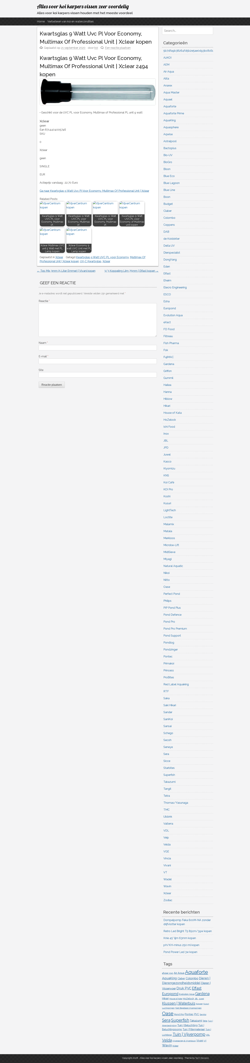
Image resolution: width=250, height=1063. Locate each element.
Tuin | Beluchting (187, 1025)
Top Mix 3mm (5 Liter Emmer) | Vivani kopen (66, 270)
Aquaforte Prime (173, 113)
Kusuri (167, 503)
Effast (167, 273)
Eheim (167, 280)
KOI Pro (168, 489)
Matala (167, 531)
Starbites (169, 768)
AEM (166, 64)
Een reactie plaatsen (118, 47)
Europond (169, 308)
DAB (166, 231)
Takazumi (169, 781)
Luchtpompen (168, 1008)
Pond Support (172, 635)
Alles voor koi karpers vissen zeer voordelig (83, 6)
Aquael (167, 99)
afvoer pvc (167, 973)
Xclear (59, 257)
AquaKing (169, 120)
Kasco (167, 461)
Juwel (167, 454)
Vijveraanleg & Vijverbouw (184, 1041)
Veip (166, 837)
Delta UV (169, 245)
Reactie (44, 301)
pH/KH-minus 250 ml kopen (181, 945)
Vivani (167, 865)
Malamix (168, 524)
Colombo (169, 217)
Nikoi (166, 573)
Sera (166, 754)
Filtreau (168, 336)
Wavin (167, 886)
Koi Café (168, 482)
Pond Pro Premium (175, 628)
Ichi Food (169, 426)
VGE (166, 851)
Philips (167, 600)
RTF (166, 691)
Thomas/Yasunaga (175, 802)
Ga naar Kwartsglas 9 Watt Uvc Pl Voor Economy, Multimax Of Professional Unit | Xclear (94, 190)
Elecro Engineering (175, 287)
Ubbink (167, 816)
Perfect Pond (171, 593)
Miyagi (167, 559)
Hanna (167, 392)
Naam (43, 342)
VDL (166, 830)
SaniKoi (168, 719)
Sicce (166, 761)
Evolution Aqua (173, 315)
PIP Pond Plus (172, 607)
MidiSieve (169, 552)
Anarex (167, 85)
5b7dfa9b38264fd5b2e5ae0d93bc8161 (188, 50)
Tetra (166, 795)
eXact (167, 322)
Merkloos (169, 538)
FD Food (168, 329)
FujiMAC (168, 357)
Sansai (167, 726)
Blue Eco (169, 176)
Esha (166, 301)
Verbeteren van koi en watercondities (70, 21)
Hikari (166, 405)
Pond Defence (172, 614)
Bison (166, 169)
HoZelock (169, 419)
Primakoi (168, 663)
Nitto (166, 580)
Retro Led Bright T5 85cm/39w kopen (187, 931)
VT (165, 872)
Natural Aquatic (173, 566)
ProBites (168, 677)
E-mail (43, 356)
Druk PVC (184, 988)
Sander (167, 712)
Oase (166, 586)
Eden (166, 266)
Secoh (167, 740)
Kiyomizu (169, 468)
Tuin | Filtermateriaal (194, 1029)
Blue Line (169, 190)
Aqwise (168, 134)
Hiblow (167, 398)
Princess (168, 670)
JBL (165, 440)
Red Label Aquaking (176, 684)
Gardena (168, 364)
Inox (166, 433)
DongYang (170, 259)
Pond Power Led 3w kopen (180, 952)
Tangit (167, 788)
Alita (166, 78)
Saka (166, 698)
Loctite (167, 517)
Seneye (168, 747)
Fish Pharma (171, 343)
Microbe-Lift (171, 545)
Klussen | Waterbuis (178, 1003)
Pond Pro (169, 621)
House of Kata (172, 412)
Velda (167, 844)
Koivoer (199, 1004)
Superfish (169, 774)
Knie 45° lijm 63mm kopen (179, 938)
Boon (166, 197)
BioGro (167, 162)
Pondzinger (170, 649)
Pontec (167, 656)
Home (41, 21)
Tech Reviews (202, 1058)
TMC (166, 809)
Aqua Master (171, 92)
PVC (196, 1014)
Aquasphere (171, 127)
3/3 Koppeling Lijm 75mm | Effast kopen (131, 270)
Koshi (166, 496)
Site (41, 370)
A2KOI (167, 57)
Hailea (167, 385)
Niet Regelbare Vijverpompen (188, 1008)
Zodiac (167, 900)
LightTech (169, 510)
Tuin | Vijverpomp (189, 1034)
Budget (168, 204)
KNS (166, 475)
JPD (165, 447)
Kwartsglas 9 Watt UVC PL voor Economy (102, 257)
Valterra (168, 823)
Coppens (169, 224)
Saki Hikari (169, 705)
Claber (167, 210)
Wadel (167, 879)
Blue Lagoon (171, 183)
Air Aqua (168, 71)
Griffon (167, 371)
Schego (168, 733)
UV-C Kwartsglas (90, 261)
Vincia (167, 858)
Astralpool (170, 141)
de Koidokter (171, 238)
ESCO (167, 294)
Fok (165, 350)
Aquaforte (169, 106)
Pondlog (168, 642)
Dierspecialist (171, 252)
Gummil (168, 378)
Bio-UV (167, 155)
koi (96, 47)
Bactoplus (169, 148)
